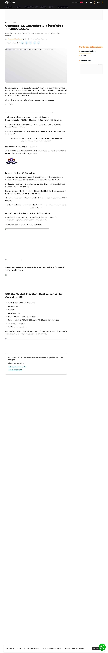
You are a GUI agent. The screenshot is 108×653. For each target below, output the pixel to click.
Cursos (51, 7)
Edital (39, 120)
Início (6, 22)
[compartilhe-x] (34, 42)
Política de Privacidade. (77, 648)
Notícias (43, 7)
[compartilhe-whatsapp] (22, 42)
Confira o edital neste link (17, 327)
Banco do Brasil (28, 7)
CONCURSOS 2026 (15, 370)
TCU (37, 7)
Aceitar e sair (96, 648)
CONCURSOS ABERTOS (17, 367)
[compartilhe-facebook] (26, 42)
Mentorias (19, 7)
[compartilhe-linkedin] (30, 42)
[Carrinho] (91, 2)
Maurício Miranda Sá (14, 39)
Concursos (9, 7)
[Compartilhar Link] (38, 42)
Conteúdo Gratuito (62, 7)
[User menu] (86, 2)
